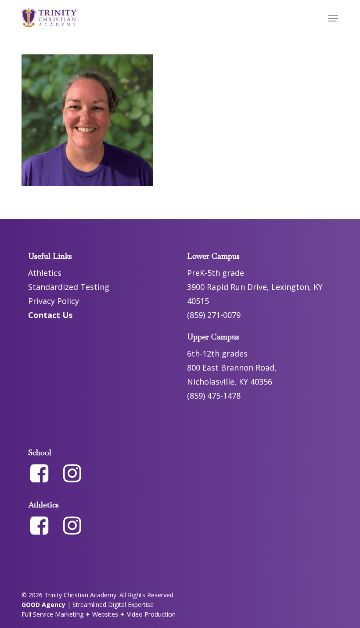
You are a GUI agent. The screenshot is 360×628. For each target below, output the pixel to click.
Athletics (44, 273)
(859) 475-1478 (214, 395)
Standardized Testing (68, 287)
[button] (333, 18)
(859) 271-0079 (214, 315)
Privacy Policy (53, 301)
